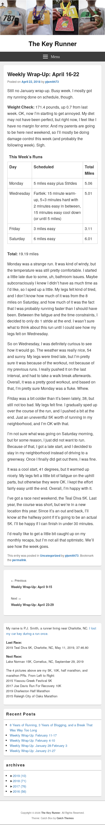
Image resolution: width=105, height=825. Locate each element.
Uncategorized (50, 555)
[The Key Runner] (52, 34)
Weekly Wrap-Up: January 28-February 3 (38, 745)
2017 (19, 786)
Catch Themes (65, 818)
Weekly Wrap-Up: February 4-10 (32, 740)
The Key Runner (53, 43)
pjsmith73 (52, 81)
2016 (19, 791)
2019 (19, 775)
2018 (19, 780)
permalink (19, 560)
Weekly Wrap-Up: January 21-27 (32, 750)
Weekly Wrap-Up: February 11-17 (33, 735)
